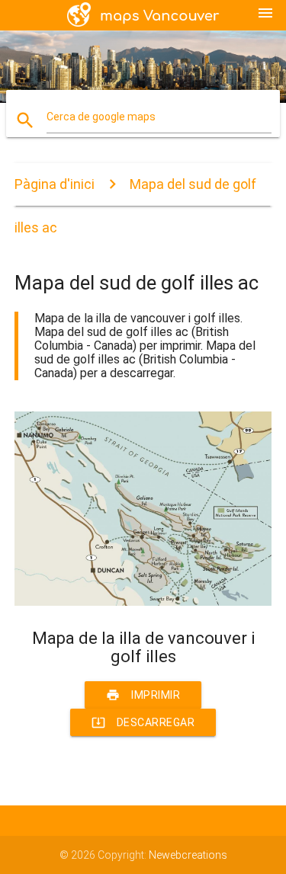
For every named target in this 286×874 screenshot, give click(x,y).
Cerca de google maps (101, 116)
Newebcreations (188, 855)
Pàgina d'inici (54, 184)
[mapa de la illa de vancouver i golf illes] (143, 602)
